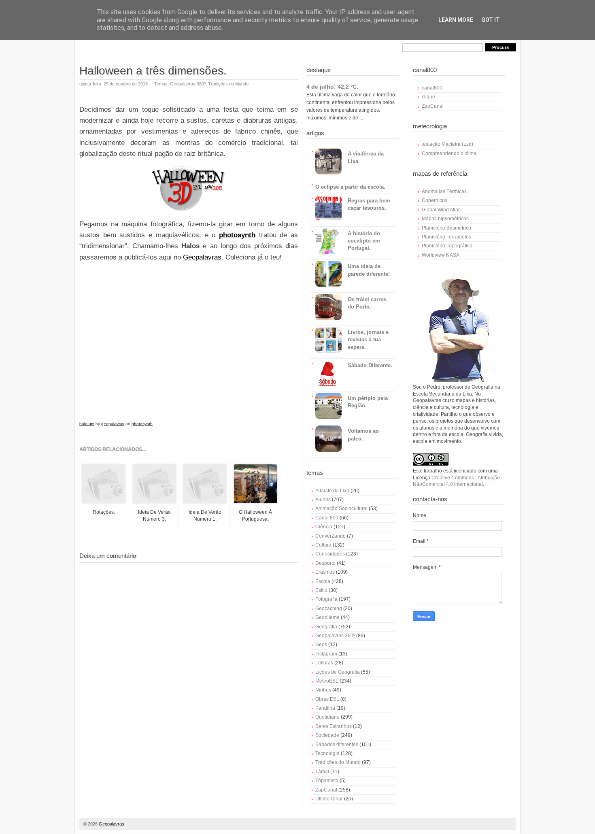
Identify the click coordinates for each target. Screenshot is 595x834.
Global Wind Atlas (441, 210)
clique (428, 97)
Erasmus (325, 572)
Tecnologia (327, 753)
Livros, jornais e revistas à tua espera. (368, 339)
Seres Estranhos (333, 726)
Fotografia (326, 599)
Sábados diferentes (336, 744)
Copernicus (434, 200)
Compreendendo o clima (449, 153)
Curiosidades (330, 554)
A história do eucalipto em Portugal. (364, 240)
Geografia (326, 627)
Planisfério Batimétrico (446, 228)
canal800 (432, 88)
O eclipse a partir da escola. (350, 187)
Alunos (323, 499)
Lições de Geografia (337, 672)
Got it (490, 20)
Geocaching (328, 608)
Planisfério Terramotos (446, 237)
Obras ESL (327, 699)
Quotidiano (327, 717)
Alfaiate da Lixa (332, 491)
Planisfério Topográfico (447, 246)
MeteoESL (326, 681)
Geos (321, 644)
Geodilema (327, 617)
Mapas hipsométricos (445, 218)
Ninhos (323, 690)
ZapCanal (326, 790)
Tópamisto (326, 780)
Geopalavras (202, 257)
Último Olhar (329, 799)
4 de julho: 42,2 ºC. (332, 86)
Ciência (323, 527)
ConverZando (330, 536)
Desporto (325, 563)
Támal (322, 771)
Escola (322, 581)
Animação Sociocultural (341, 508)
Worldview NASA (440, 255)
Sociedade (327, 735)
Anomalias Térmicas (444, 191)
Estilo (321, 590)
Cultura (323, 545)
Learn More (455, 20)
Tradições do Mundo (228, 83)
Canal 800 (326, 518)
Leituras (324, 663)
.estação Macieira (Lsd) (447, 144)
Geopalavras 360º (188, 83)
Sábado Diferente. (370, 365)
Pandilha (325, 708)
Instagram (326, 654)
